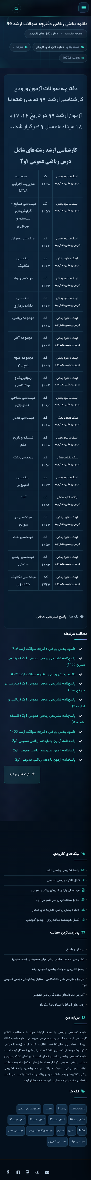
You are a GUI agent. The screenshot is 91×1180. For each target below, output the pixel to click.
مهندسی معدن (15, 1131)
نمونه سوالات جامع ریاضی (43, 1068)
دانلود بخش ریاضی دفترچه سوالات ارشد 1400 (42, 732)
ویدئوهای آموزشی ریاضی (40, 1131)
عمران (71, 1131)
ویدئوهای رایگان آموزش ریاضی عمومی (55, 890)
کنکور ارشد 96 (37, 1120)
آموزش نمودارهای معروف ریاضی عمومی (58, 995)
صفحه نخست (74, 33)
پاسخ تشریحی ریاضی (51, 616)
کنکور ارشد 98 (77, 1120)
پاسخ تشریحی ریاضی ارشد (63, 870)
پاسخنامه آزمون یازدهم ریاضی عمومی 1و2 (45, 760)
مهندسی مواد (78, 1141)
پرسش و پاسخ (75, 949)
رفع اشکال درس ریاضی (51, 1074)
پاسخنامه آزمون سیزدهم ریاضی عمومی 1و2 (44, 750)
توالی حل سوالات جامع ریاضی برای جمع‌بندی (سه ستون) (48, 959)
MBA (82, 1131)
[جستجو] (16, 8)
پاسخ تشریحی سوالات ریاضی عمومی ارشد (57, 969)
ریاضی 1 (48, 1109)
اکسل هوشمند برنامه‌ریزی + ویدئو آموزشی (53, 920)
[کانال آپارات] (27, 1172)
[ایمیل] (47, 1172)
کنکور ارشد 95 (17, 1120)
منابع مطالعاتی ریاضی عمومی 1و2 (58, 900)
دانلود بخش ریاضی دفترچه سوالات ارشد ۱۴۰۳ (43, 674)
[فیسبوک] (18, 1172)
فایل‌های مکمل (32, 1062)
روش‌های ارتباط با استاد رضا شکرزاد (62, 1004)
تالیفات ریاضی (78, 1109)
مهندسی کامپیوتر (57, 1141)
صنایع (61, 1131)
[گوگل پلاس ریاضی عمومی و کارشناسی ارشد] (8, 1172)
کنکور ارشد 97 (57, 1120)
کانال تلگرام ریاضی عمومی (64, 880)
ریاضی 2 (62, 1109)
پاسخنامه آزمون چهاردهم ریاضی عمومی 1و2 (43, 741)
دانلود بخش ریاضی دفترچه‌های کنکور (56, 910)
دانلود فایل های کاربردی (43, 33)
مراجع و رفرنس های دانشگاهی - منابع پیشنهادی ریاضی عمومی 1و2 (45, 982)
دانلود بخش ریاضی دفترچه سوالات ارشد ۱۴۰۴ (43, 649)
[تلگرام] (37, 1172)
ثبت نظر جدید (20, 774)
